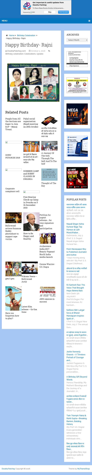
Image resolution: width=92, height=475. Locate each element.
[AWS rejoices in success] (48, 291)
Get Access (63, 12)
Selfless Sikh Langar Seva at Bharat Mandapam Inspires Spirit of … (75, 314)
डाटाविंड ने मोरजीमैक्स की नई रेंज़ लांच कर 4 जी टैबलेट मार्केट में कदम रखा (49, 132)
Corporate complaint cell (12, 189)
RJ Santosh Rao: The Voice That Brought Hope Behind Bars (75, 288)
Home (11, 35)
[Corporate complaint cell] (13, 177)
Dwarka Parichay (8, 469)
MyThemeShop (83, 469)
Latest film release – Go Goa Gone (29, 309)
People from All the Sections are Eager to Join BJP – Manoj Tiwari (13, 124)
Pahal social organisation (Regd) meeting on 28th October (30, 122)
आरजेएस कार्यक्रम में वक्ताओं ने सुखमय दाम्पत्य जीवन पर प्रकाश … (76, 399)
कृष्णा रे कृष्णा (9, 278)
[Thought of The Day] (49, 175)
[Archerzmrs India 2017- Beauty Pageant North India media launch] (48, 238)
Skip (49, 12)
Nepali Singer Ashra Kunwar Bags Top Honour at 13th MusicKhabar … (75, 228)
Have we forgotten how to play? (12, 316)
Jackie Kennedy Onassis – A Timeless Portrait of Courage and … (75, 356)
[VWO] (32, 12)
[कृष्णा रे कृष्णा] (13, 269)
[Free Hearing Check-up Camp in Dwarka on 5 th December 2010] (31, 192)
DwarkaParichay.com (16, 51)
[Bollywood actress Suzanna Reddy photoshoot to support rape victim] (13, 217)
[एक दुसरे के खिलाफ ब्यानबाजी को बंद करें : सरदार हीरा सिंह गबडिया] (31, 146)
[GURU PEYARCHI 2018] (13, 147)
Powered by (26, 12)
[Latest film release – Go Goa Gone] (30, 295)
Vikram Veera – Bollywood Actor (29, 279)
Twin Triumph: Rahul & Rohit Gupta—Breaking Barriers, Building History (76, 419)
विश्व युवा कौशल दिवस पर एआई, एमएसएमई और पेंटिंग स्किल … (75, 446)
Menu (4, 21)
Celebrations (30, 54)
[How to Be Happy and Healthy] (31, 221)
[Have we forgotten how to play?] (13, 298)
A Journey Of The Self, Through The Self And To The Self (49, 158)
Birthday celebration (26, 35)
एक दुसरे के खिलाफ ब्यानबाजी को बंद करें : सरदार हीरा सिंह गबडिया (30, 158)
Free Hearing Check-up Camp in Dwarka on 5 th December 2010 (30, 202)
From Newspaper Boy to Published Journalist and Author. (76, 252)
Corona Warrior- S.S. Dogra (47, 265)
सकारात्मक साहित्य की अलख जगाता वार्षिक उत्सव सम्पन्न (76, 206)
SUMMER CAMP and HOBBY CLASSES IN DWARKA (31, 175)
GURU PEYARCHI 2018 (12, 156)
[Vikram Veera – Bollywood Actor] (30, 268)
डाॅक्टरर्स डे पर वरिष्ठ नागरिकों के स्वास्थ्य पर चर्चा (76, 269)
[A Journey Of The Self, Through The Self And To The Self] (49, 146)
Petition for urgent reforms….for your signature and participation (47, 222)
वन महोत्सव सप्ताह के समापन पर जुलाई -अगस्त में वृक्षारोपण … (77, 333)
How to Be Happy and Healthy (28, 236)
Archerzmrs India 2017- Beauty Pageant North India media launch (47, 251)
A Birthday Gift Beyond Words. (76, 378)
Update (40, 54)
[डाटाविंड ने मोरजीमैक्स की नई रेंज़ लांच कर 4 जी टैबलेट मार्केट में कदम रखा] (49, 121)
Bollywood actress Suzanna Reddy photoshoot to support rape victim (13, 232)
